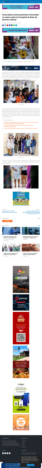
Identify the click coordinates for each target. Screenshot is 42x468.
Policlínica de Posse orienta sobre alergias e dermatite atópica (30, 254)
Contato (23, 445)
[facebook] (29, 1)
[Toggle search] (37, 2)
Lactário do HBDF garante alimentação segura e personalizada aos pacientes (21, 128)
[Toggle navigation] (39, 2)
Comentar (8, 221)
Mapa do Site (24, 447)
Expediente (24, 440)
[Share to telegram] (16, 25)
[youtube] (33, 1)
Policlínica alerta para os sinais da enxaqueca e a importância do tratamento (30, 238)
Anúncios (23, 442)
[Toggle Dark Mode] (35, 2)
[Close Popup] (1, 462)
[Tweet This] (5, 25)
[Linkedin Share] (9, 25)
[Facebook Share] (3, 25)
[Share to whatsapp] (14, 25)
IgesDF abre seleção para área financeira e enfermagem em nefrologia (10, 238)
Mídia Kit (23, 443)
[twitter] (9, 453)
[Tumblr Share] (12, 25)
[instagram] (31, 1)
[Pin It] (7, 25)
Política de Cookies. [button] (25, 462)
